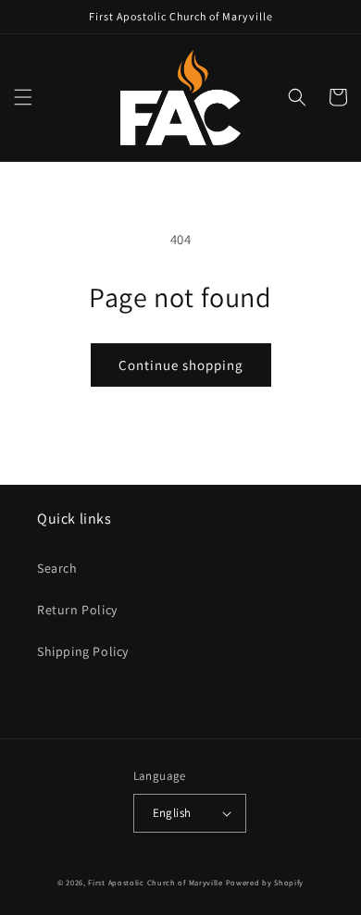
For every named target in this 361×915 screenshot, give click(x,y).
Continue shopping (180, 365)
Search (57, 568)
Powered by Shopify (265, 882)
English (172, 813)
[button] (23, 97)
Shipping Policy (83, 651)
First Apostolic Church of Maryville (155, 882)
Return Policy (77, 609)
